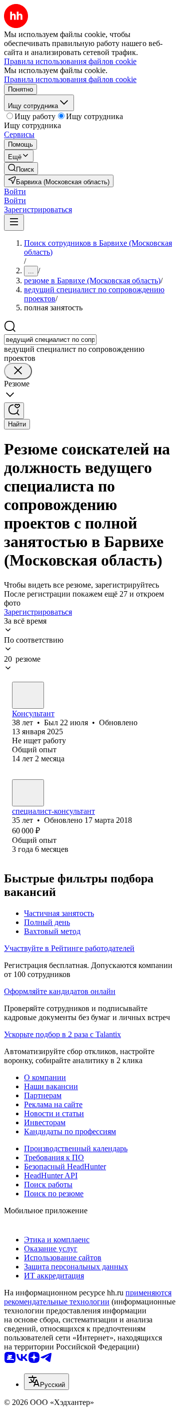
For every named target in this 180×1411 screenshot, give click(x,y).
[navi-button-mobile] (14, 222)
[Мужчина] (28, 695)
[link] (21, 168)
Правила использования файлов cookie (70, 79)
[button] (15, 191)
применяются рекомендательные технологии (88, 1297)
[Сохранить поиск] (14, 410)
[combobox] (50, 339)
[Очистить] (18, 371)
